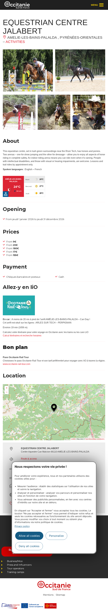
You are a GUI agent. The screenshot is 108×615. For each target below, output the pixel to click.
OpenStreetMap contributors (94, 439)
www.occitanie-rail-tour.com (16, 364)
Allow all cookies (29, 535)
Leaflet (73, 439)
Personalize (56, 535)
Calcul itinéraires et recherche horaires (22, 335)
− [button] (7, 392)
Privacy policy (22, 526)
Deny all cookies (29, 546)
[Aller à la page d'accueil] (17, 4)
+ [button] (7, 388)
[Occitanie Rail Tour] (19, 314)
